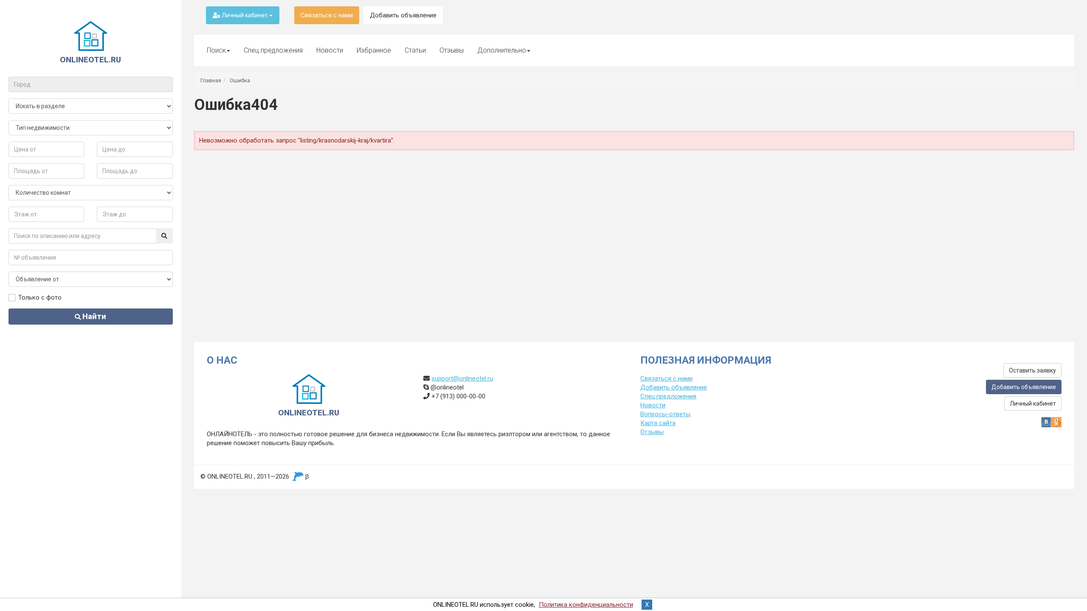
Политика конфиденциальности (586, 604)
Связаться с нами (327, 15)
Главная (210, 80)
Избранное (374, 50)
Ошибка (240, 80)
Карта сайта (658, 423)
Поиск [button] (216, 50)
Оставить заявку (1032, 370)
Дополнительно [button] (501, 50)
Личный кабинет (244, 15)
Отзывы (451, 50)
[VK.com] (1046, 422)
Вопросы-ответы (665, 414)
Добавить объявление (403, 15)
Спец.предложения (273, 50)
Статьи (415, 50)
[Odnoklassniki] (1056, 422)
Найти (93, 316)
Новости (329, 50)
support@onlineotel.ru (462, 378)
